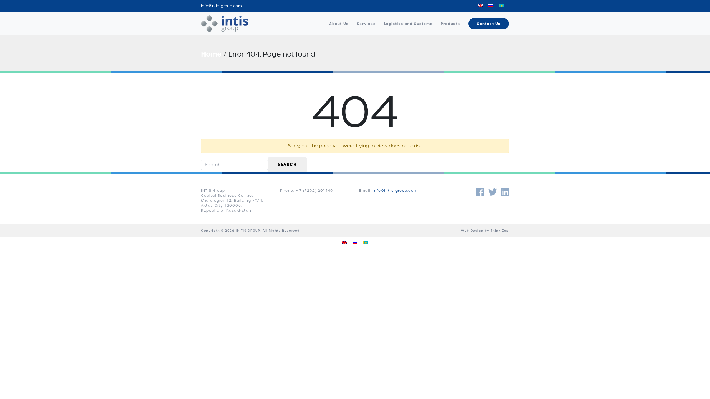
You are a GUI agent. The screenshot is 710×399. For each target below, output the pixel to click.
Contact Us (489, 23)
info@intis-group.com (221, 6)
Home (211, 54)
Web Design (472, 231)
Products (450, 23)
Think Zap (500, 231)
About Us (339, 23)
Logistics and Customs (408, 23)
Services (366, 23)
